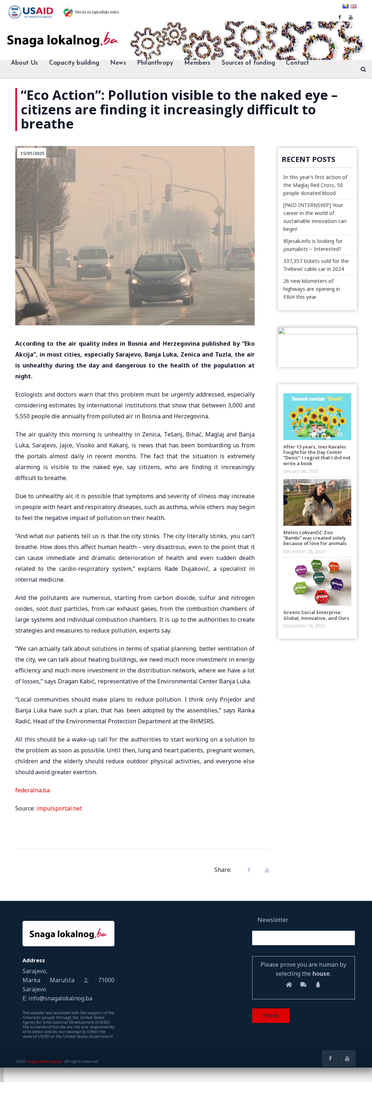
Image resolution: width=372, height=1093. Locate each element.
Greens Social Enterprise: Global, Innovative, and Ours (316, 615)
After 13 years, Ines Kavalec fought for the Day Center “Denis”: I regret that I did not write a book (317, 455)
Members (197, 63)
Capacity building (74, 63)
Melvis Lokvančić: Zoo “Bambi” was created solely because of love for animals (315, 538)
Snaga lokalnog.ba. (44, 1061)
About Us (24, 63)
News (118, 63)
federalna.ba (32, 790)
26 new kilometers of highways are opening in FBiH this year (311, 288)
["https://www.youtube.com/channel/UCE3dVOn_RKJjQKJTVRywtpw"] (351, 17)
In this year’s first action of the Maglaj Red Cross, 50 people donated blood (315, 185)
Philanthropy (155, 63)
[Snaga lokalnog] (61, 34)
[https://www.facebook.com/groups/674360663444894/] (339, 17)
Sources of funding (248, 63)
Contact (297, 63)
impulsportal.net (59, 808)
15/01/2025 (32, 153)
